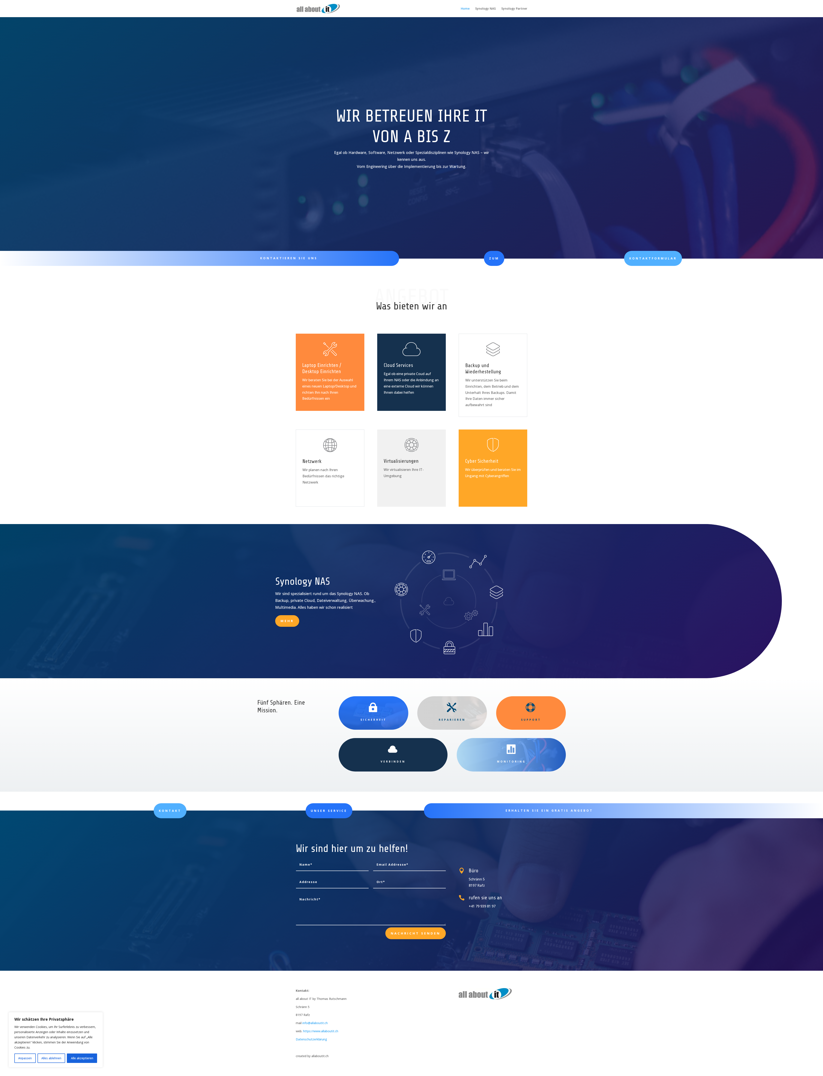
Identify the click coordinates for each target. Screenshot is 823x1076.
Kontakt (170, 811)
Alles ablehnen (51, 1058)
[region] (56, 1039)
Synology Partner (514, 9)
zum (494, 258)
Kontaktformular (653, 258)
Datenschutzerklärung (311, 1039)
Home (465, 9)
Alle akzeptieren (82, 1058)
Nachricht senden (415, 933)
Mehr (287, 621)
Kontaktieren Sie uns (288, 258)
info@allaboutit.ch (315, 1023)
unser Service (329, 811)
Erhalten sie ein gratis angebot (549, 810)
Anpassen (25, 1058)
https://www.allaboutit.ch (320, 1031)
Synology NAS (485, 9)
